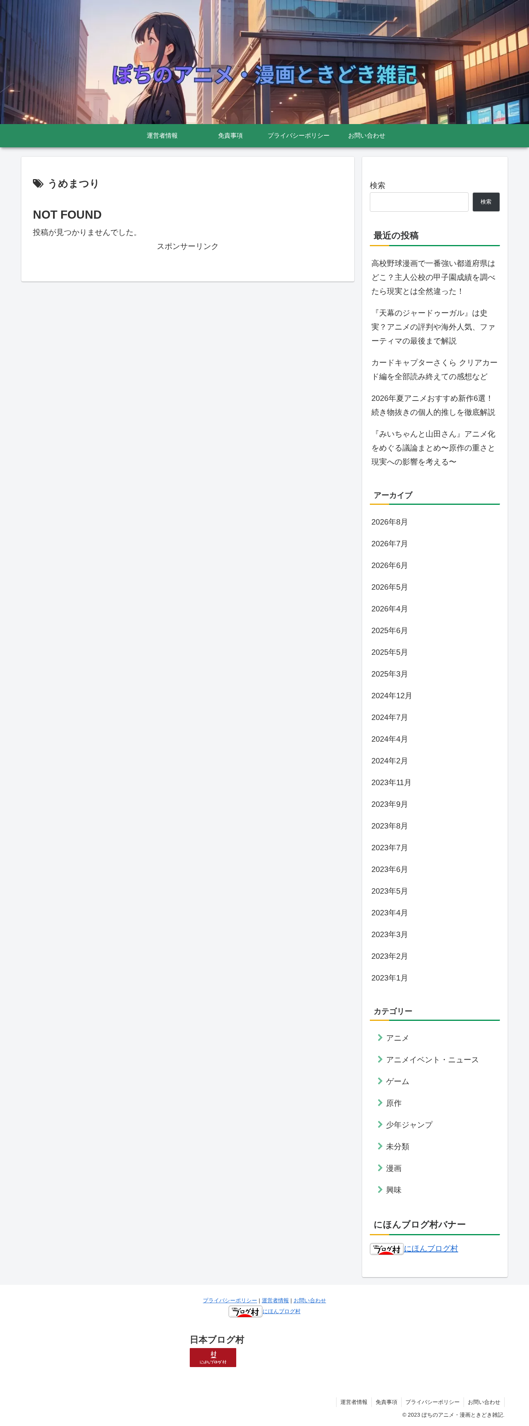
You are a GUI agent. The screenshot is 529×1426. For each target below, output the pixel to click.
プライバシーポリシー (230, 1300)
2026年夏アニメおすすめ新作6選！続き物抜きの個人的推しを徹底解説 (433, 405)
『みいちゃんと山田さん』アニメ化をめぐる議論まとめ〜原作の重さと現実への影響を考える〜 (433, 448)
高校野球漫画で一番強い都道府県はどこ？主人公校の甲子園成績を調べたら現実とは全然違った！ (433, 277)
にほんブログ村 (431, 1248)
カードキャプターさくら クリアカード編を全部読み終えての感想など (434, 369)
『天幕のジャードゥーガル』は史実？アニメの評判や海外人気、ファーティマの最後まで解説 (433, 327)
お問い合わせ (310, 1300)
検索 (377, 185)
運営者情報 (275, 1300)
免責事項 (386, 1402)
